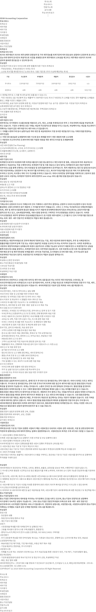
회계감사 (3, 23)
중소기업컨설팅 (6, 46)
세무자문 (3, 26)
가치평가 (3, 32)
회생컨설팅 (4, 35)
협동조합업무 (5, 40)
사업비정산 (4, 43)
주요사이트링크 (48, 12)
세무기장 (3, 29)
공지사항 (48, 9)
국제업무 (3, 37)
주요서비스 (48, 4)
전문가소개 (48, 7)
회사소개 (48, 1)
